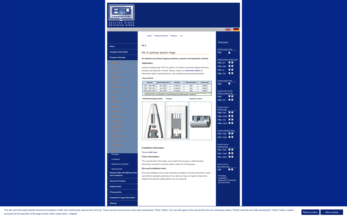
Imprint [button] (73, 214)
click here (152, 152)
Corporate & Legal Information (122, 198)
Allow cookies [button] (331, 212)
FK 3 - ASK (115, 78)
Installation (115, 159)
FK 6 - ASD (115, 107)
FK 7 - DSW (116, 136)
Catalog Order (115, 187)
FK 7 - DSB (116, 131)
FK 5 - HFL (115, 102)
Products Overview (118, 57)
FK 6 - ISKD (116, 122)
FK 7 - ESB (116, 141)
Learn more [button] (61, 214)
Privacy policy (116, 192)
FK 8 (113, 151)
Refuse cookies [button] (310, 212)
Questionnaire (116, 169)
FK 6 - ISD (115, 117)
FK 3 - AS (115, 73)
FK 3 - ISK (115, 87)
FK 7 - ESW (116, 146)
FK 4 (113, 92)
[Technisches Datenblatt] (232, 63)
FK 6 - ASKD (116, 112)
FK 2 (113, 68)
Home (112, 46)
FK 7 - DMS (116, 126)
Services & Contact (118, 181)
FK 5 (113, 97)
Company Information (119, 52)
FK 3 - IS (115, 83)
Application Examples (119, 164)
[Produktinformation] (229, 52)
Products (114, 63)
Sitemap (113, 203)
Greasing (222, 176)
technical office (193, 70)
